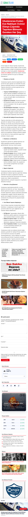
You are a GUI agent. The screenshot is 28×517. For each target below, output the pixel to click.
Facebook (14, 59)
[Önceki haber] (21, 395)
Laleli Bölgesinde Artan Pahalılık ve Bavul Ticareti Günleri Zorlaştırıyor (13, 437)
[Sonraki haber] (24, 395)
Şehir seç (5, 373)
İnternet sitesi (4, 347)
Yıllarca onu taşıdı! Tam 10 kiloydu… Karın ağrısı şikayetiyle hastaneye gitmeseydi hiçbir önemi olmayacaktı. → (18, 252)
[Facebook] (3, 385)
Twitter (9, 59)
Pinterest (9, 61)
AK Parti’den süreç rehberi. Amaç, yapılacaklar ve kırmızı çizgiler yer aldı (13, 444)
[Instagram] (11, 385)
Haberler (3, 14)
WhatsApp (20, 59)
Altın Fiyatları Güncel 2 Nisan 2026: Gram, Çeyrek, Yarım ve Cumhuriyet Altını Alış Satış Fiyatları (13, 440)
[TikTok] (18, 385)
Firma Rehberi (19, 7)
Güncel (7, 14)
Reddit (4, 61)
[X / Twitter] (7, 385)
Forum (18, 10)
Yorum (3, 323)
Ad (2, 336)
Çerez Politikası (11, 10)
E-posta (3, 341)
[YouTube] (14, 385)
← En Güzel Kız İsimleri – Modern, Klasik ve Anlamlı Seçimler (5, 253)
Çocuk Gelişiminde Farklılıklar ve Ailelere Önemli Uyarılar (13, 446)
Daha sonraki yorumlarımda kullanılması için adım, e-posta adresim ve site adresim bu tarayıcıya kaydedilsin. (14, 356)
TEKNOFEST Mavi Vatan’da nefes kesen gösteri (13, 441)
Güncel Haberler (9, 7)
